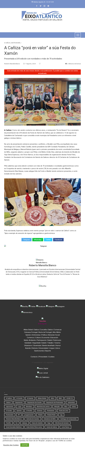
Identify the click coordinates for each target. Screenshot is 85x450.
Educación (54, 338)
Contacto (34, 357)
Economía (45, 338)
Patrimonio (57, 340)
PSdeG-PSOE (51, 415)
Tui (16, 423)
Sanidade (28, 343)
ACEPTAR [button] (25, 445)
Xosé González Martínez (14, 427)
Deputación (19, 402)
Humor (58, 345)
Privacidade (43, 357)
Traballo (50, 343)
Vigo (48, 423)
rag (61, 415)
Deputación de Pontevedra (54, 402)
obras (74, 406)
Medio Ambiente (30, 340)
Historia (35, 348)
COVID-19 (69, 398)
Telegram (26, 240)
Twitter (48, 240)
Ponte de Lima (63, 410)
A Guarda (30, 398)
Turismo (57, 343)
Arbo (52, 398)
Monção (57, 406)
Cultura (38, 338)
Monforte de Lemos (43, 406)
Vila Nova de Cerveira (62, 423)
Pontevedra (9, 415)
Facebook (58, 240)
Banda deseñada (48, 345)
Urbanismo (28, 345)
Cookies (51, 357)
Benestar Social (54, 335)
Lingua (51, 348)
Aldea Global (28, 330)
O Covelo (9, 410)
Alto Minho (57, 332)
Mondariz (29, 406)
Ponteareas (50, 410)
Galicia (36, 330)
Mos (65, 406)
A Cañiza (7, 43)
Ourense (39, 410)
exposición (9, 406)
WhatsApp (38, 240)
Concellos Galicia (46, 330)
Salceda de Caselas (32, 419)
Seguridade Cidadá (39, 343)
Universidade (43, 348)
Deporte (48, 351)
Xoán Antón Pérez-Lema (34, 427)
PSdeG (40, 415)
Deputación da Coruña (34, 402)
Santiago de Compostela (68, 419)
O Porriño (29, 410)
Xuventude (37, 345)
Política (44, 335)
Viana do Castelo (37, 423)
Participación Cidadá (44, 340)
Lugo (19, 406)
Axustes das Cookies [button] (11, 445)
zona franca (65, 427)
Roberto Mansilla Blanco (42, 265)
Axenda (28, 348)
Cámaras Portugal (30, 332)
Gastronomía (15, 43)
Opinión (28, 335)
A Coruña (19, 398)
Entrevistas (36, 335)
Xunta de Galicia (52, 427)
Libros (57, 348)
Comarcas (58, 330)
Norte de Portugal (45, 332)
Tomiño (8, 423)
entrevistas (71, 402)
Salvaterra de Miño (50, 419)
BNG (60, 398)
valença (24, 423)
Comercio (30, 338)
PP (19, 415)
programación (28, 415)
